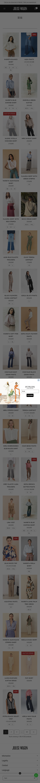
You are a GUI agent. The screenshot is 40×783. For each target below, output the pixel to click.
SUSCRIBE (30, 395)
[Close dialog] (39, 380)
